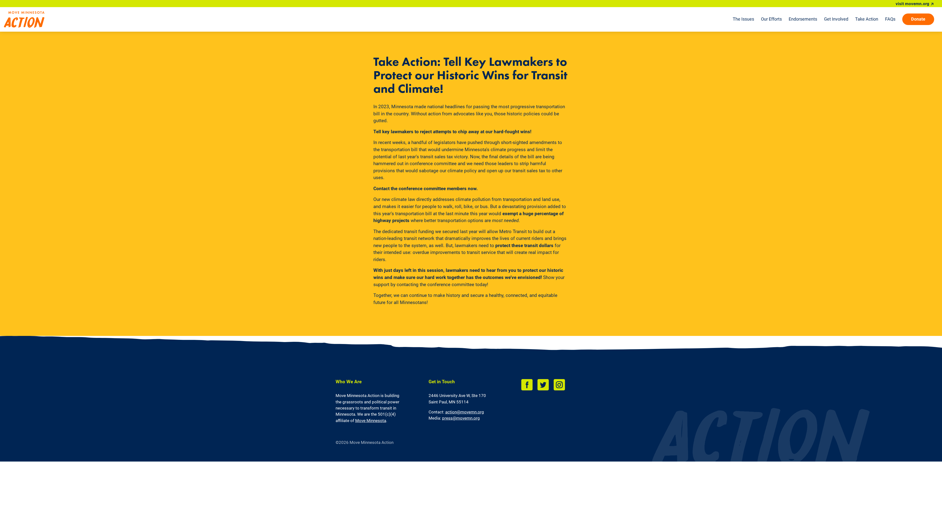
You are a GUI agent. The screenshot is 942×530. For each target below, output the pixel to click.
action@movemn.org (464, 412)
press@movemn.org (461, 418)
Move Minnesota (370, 420)
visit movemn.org (912, 3)
